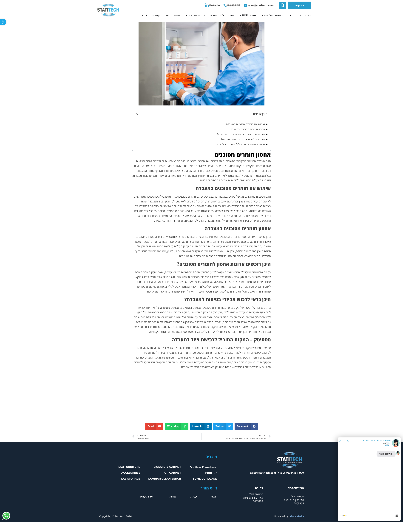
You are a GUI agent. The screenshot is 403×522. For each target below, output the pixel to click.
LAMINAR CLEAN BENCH (164, 478)
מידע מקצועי (146, 497)
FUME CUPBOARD (205, 478)
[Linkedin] (207, 5)
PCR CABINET (172, 472)
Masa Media (297, 516)
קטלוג (193, 497)
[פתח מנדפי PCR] (240, 15)
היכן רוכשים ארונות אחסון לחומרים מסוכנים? (241, 134)
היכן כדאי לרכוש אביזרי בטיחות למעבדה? (243, 139)
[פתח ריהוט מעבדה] (186, 15)
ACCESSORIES (130, 472)
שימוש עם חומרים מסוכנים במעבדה (245, 124)
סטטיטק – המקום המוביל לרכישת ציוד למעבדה (240, 144)
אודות (173, 497)
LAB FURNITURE (129, 466)
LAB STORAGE (130, 478)
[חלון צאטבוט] (369, 479)
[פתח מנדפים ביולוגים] (262, 15)
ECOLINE (211, 473)
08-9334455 (233, 5)
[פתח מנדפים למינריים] (211, 15)
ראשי (214, 497)
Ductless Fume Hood (203, 467)
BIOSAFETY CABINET (167, 466)
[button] (3, 22)
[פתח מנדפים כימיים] (290, 15)
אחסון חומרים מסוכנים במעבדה (247, 129)
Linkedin (214, 5)
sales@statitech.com (263, 472)
